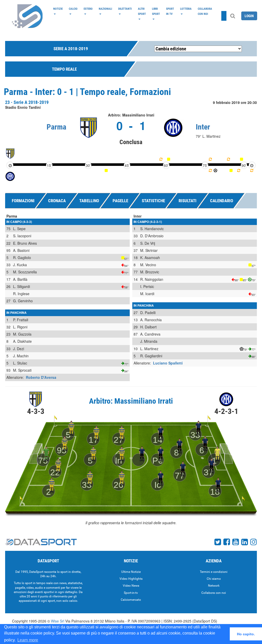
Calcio (73, 8)
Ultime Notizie (131, 572)
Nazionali (105, 8)
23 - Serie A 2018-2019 (27, 102)
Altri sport (142, 11)
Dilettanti (125, 8)
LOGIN (249, 16)
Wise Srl (57, 621)
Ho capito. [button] (246, 634)
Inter (203, 126)
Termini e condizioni (213, 572)
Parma (56, 126)
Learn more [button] (27, 640)
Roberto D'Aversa (41, 377)
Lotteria (186, 8)
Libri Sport (156, 11)
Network (214, 585)
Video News (131, 585)
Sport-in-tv (131, 593)
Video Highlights (131, 579)
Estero (88, 8)
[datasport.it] (27, 16)
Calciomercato (131, 600)
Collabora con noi (205, 11)
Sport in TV (170, 11)
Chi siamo (214, 579)
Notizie (58, 8)
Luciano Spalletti (168, 363)
